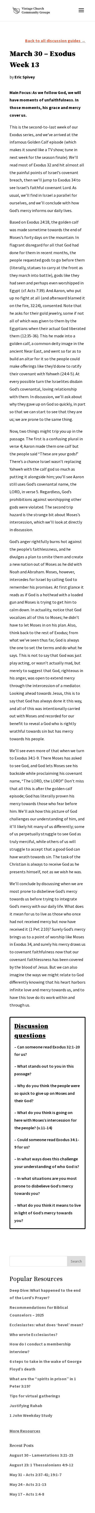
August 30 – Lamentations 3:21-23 (41, 1455)
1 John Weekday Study (31, 1415)
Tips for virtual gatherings (35, 1395)
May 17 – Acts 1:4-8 (27, 1494)
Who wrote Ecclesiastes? (34, 1334)
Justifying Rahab (26, 1405)
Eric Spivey (25, 77)
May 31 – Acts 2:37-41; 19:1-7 (35, 1474)
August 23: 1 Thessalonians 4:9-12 (41, 1464)
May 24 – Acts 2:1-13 (28, 1484)
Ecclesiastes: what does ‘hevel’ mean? (46, 1324)
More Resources (25, 1430)
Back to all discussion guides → (55, 40)
